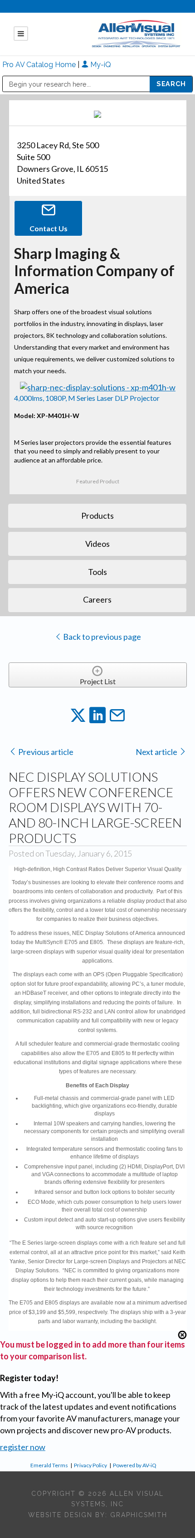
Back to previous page (101, 637)
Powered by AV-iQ (134, 1465)
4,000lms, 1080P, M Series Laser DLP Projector (87, 398)
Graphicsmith (138, 1515)
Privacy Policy (90, 1465)
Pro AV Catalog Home (40, 64)
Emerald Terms (49, 1465)
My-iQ (99, 64)
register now (22, 1447)
